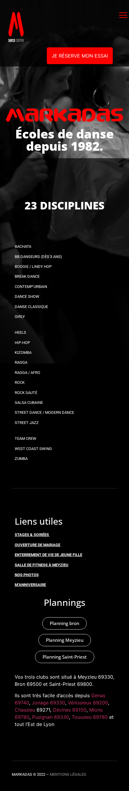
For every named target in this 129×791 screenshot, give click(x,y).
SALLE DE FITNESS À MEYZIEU (41, 565)
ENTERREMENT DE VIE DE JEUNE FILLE (48, 555)
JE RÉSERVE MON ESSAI (80, 56)
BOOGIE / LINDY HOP (33, 266)
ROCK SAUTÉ (26, 392)
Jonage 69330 (48, 703)
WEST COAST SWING (33, 448)
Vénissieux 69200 (88, 703)
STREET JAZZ (27, 422)
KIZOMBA (23, 352)
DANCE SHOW (27, 296)
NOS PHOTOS (27, 575)
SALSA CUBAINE (29, 402)
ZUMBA (21, 458)
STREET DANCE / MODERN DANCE (44, 412)
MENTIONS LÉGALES (68, 774)
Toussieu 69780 (90, 717)
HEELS (20, 332)
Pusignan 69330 (50, 717)
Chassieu (25, 710)
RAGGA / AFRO (27, 372)
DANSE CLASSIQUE (31, 306)
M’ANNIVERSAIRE (30, 584)
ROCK (20, 382)
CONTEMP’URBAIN (31, 286)
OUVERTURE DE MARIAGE (37, 545)
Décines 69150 (69, 710)
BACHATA (23, 246)
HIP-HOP (22, 342)
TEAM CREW (25, 438)
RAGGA (21, 362)
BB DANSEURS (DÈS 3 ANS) (38, 256)
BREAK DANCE (27, 276)
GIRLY (20, 316)
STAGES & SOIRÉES (32, 534)
